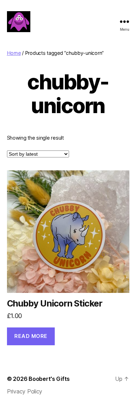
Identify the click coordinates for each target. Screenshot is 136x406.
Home (14, 53)
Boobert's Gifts (49, 378)
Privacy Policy (24, 391)
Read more (30, 336)
